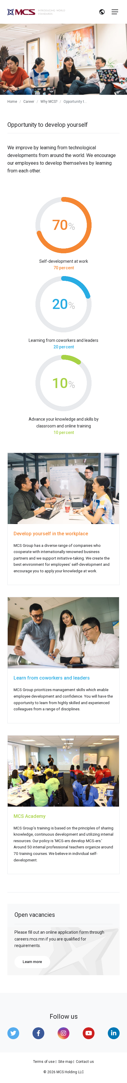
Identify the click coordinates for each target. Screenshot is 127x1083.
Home (12, 102)
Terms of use (44, 1061)
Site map (65, 1061)
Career (28, 102)
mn (102, 12)
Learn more (32, 961)
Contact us (85, 1061)
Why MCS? (48, 102)
